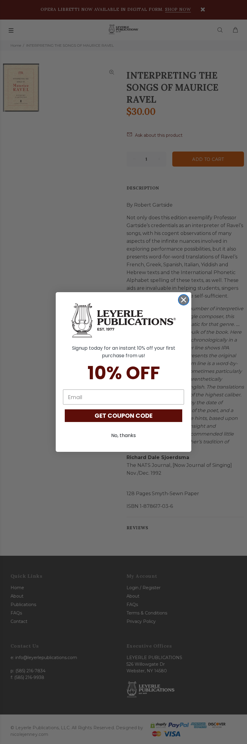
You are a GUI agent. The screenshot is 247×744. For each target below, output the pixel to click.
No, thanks (123, 435)
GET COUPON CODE (123, 415)
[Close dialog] (183, 300)
